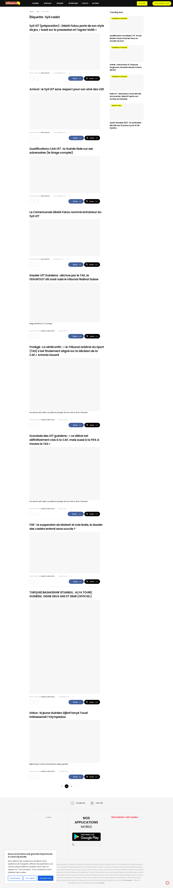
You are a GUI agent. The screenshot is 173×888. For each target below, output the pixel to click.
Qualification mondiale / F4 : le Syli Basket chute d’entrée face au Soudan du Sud (125, 38)
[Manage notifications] (167, 883)
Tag (37, 11)
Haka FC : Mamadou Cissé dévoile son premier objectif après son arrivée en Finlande (125, 96)
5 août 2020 (62, 509)
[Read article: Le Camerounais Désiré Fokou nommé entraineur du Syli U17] (64, 237)
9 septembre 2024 (59, 196)
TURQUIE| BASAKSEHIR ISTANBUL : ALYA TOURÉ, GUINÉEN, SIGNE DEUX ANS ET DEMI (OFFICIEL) (60, 594)
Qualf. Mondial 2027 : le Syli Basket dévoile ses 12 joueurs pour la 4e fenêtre (125, 125)
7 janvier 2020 (63, 771)
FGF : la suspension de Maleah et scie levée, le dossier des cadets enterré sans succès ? (66, 527)
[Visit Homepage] (14, 3)
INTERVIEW (73, 3)
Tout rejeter (30, 878)
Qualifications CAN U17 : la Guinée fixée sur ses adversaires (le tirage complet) (61, 151)
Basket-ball (116, 105)
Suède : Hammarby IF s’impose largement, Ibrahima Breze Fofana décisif (126, 67)
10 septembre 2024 (59, 132)
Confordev (100, 883)
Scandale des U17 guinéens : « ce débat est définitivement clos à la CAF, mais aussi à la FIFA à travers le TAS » (64, 440)
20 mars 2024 (58, 259)
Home (31, 11)
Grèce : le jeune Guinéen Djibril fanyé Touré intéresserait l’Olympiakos (58, 715)
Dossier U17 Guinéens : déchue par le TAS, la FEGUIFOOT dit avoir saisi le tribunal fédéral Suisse (63, 277)
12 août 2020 (62, 331)
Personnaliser (15, 878)
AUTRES (95, 3)
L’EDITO (85, 3)
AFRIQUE (47, 3)
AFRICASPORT (45, 73)
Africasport (128, 880)
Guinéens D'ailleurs (119, 18)
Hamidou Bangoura (47, 331)
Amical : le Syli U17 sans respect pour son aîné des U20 (66, 89)
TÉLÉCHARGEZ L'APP (161, 3)
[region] (30, 866)
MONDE (60, 3)
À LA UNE (142, 3)
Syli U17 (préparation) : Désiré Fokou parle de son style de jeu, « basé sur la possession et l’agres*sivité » (66, 28)
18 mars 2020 (62, 576)
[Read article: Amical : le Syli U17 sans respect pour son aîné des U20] (64, 110)
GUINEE (35, 3)
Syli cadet (45, 11)
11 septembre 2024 (59, 73)
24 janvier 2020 (63, 697)
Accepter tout (45, 878)
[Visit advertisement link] (127, 152)
